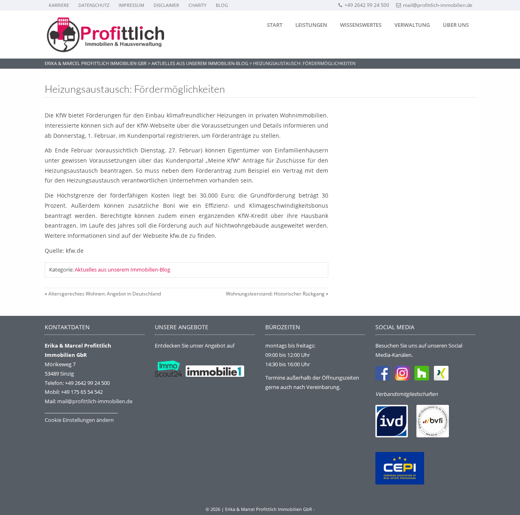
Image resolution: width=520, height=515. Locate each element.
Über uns (456, 24)
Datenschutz (93, 5)
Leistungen (311, 24)
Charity (197, 5)
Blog (222, 5)
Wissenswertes (360, 24)
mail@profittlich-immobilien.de (437, 5)
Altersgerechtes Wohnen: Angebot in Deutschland (104, 293)
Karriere (59, 5)
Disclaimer (166, 5)
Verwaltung (412, 24)
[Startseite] (106, 35)
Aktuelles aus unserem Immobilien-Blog (122, 269)
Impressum (131, 5)
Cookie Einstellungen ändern (79, 420)
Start (274, 24)
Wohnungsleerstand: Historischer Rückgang (275, 293)
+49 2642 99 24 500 (366, 5)
